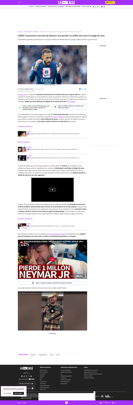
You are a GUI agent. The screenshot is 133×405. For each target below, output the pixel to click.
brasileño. (72, 101)
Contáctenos (63, 377)
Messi (55, 117)
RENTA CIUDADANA (87, 6)
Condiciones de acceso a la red (91, 370)
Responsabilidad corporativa (90, 372)
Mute (101, 403)
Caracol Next (43, 389)
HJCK (41, 377)
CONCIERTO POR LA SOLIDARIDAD (56, 6)
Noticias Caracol (43, 370)
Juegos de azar (42, 354)
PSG (51, 354)
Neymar (33, 354)
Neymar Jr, (22, 94)
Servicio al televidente (66, 370)
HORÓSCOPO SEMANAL (40, 6)
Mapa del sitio (64, 383)
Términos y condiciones (89, 377)
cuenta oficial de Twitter (57, 234)
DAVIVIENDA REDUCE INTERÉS (73, 6)
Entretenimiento (27, 31)
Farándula (35, 31)
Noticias (29, 131)
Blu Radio (42, 376)
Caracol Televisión (44, 372)
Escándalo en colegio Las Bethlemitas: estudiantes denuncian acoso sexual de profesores (54, 133)
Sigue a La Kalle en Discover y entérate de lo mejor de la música (71, 106)
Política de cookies (88, 376)
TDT (61, 374)
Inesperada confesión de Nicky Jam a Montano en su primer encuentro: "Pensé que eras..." (54, 158)
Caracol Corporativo (44, 387)
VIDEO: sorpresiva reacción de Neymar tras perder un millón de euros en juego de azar (61, 31)
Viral (58, 354)
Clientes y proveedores (66, 379)
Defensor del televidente (66, 372)
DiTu (41, 379)
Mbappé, (62, 117)
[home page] (66, 2)
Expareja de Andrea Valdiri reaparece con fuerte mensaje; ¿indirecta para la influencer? (53, 149)
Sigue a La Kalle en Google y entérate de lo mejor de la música (54, 283)
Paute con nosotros (65, 381)
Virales (28, 223)
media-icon (66, 402)
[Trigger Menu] (19, 2)
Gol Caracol (42, 374)
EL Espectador (43, 381)
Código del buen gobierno (66, 376)
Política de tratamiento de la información (93, 374)
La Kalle (20, 31)
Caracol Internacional (45, 385)
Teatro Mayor (43, 383)
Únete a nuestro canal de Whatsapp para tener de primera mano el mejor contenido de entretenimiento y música (36, 107)
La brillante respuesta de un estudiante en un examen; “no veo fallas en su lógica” (52, 226)
